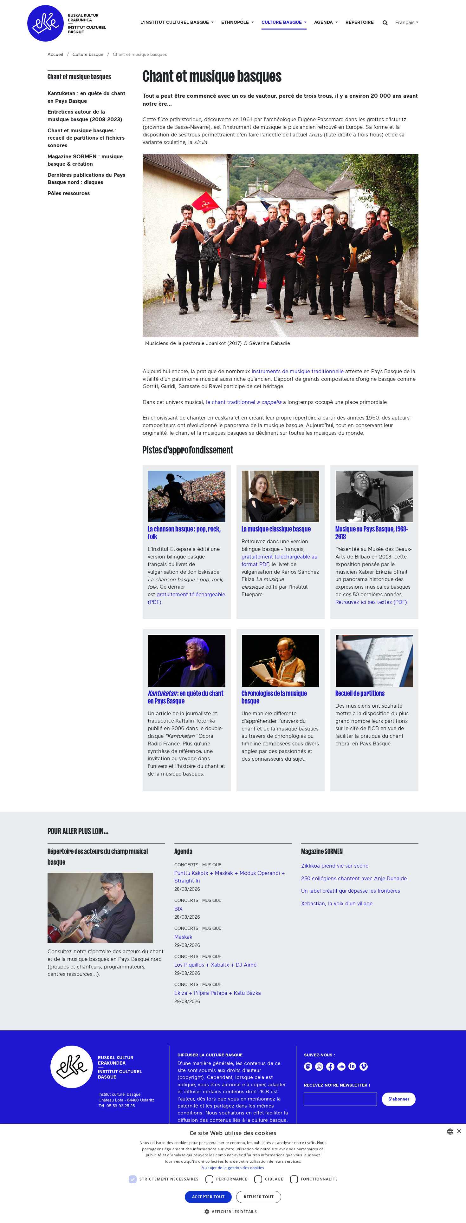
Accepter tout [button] (208, 1197)
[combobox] (450, 1131)
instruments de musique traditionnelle (298, 371)
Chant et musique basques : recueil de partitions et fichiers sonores (86, 138)
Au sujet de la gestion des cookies (233, 1167)
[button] (233, 1211)
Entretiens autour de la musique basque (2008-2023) (85, 115)
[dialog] (233, 1173)
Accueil (55, 54)
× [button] (458, 1131)
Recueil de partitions (360, 693)
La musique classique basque (276, 529)
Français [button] (405, 22)
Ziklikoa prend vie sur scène (334, 866)
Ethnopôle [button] (235, 22)
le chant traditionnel (244, 402)
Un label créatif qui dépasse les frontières (350, 891)
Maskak (183, 937)
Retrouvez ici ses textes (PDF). (372, 602)
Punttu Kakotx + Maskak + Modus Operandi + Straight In (229, 876)
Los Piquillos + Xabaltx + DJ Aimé (215, 965)
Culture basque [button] (282, 22)
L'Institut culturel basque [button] (175, 22)
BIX (178, 909)
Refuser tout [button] (259, 1197)
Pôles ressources (69, 193)
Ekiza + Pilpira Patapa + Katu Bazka (217, 993)
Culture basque (88, 54)
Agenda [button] (324, 22)
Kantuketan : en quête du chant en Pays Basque (86, 97)
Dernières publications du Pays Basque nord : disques (86, 178)
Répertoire (360, 22)
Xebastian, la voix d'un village (336, 903)
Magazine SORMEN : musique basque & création (85, 160)
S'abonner (398, 1099)
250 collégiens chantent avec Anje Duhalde (354, 878)
